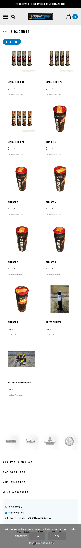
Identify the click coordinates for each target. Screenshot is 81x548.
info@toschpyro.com (16, 512)
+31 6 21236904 (14, 507)
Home (5, 31)
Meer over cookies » (41, 543)
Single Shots (20, 31)
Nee (57, 536)
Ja (37, 536)
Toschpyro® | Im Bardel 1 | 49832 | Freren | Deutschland (28, 518)
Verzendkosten (19, 94)
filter (14, 41)
